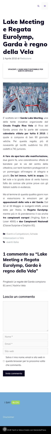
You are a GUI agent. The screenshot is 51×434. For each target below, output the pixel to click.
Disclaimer (8, 417)
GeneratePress (39, 430)
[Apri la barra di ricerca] (38, 6)
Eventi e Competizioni (18, 233)
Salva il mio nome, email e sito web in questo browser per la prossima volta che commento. (25, 361)
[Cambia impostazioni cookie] (4, 429)
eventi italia (13, 242)
